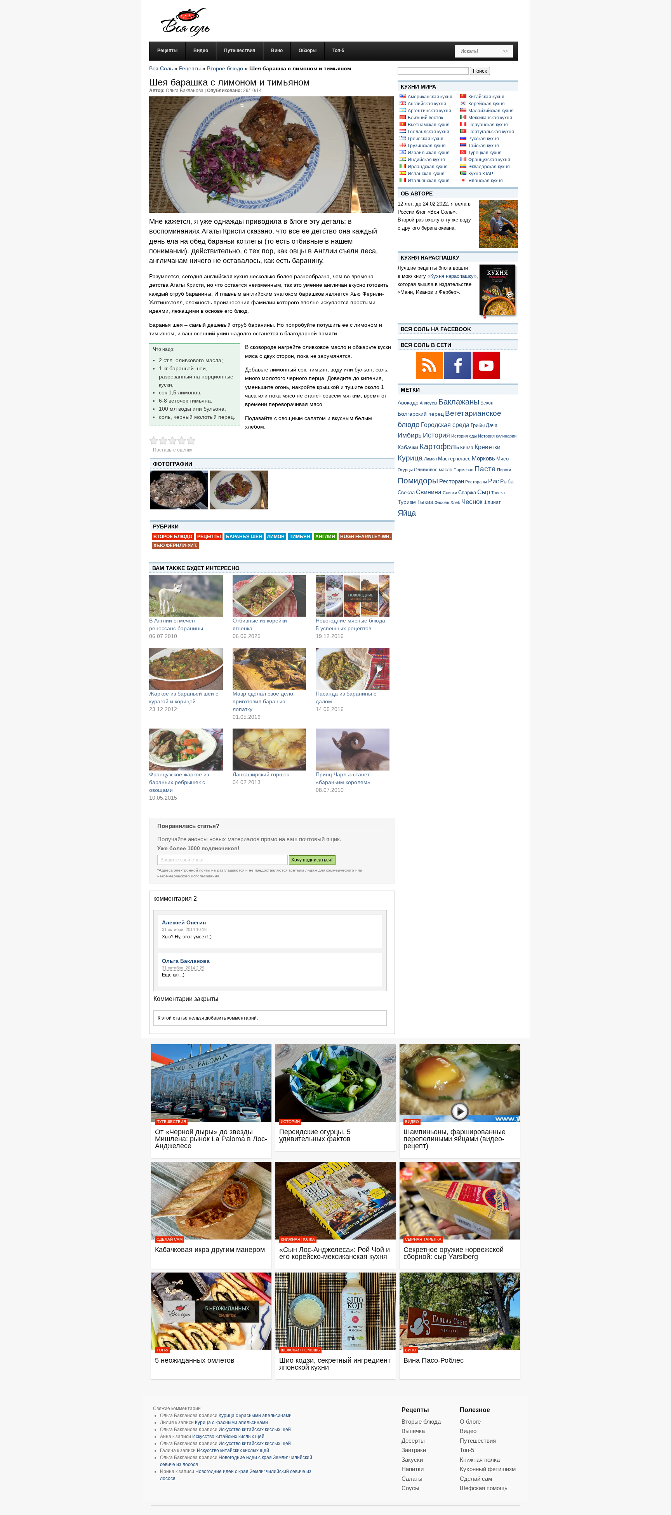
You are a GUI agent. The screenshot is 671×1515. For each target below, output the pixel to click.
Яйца (407, 512)
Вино (410, 1350)
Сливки (450, 492)
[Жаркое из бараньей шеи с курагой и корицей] (186, 669)
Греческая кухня (425, 138)
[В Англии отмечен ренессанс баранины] (186, 596)
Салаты (412, 1478)
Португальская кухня (491, 131)
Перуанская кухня (488, 124)
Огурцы (405, 469)
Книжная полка (298, 1239)
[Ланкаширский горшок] (269, 750)
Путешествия (171, 1121)
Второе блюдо (225, 68)
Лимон (276, 536)
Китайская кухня (486, 96)
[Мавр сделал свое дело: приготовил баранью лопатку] (269, 669)
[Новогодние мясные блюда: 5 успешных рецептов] (352, 596)
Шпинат (492, 502)
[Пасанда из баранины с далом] (352, 669)
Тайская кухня (483, 145)
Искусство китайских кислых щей (255, 1429)
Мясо (502, 459)
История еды (464, 436)
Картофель (439, 446)
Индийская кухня (426, 159)
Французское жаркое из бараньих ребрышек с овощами (179, 782)
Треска (498, 492)
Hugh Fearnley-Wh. (365, 536)
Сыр (483, 491)
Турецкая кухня (485, 152)
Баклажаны (458, 401)
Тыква (425, 502)
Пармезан (463, 469)
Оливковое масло (433, 469)
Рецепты (190, 68)
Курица (410, 458)
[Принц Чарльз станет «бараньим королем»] (352, 750)
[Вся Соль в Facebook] (458, 377)
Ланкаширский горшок (261, 774)
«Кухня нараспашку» (452, 276)
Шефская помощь (300, 1350)
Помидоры (418, 480)
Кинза (466, 447)
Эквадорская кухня (489, 166)
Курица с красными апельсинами (255, 1415)
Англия (325, 536)
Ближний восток (425, 117)
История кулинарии (497, 436)
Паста (485, 469)
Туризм (407, 502)
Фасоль (442, 502)
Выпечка (413, 1431)
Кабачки (408, 447)
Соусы (410, 1488)
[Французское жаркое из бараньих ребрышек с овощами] (186, 750)
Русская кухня (483, 138)
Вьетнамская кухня (429, 124)
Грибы (478, 425)
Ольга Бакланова (186, 961)
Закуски (412, 1459)
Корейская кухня (486, 103)
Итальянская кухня (429, 180)
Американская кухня (430, 96)
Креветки (488, 447)
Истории (290, 1121)
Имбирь (410, 435)
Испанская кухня (426, 173)
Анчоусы (428, 403)
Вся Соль (161, 68)
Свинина (429, 492)
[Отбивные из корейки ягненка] (269, 596)
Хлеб (455, 502)
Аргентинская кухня (429, 110)
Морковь (483, 458)
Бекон (487, 403)
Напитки (413, 1469)
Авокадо (408, 402)
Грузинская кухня (427, 145)
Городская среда (445, 425)
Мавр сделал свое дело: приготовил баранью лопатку (264, 701)
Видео (412, 1121)
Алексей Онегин (184, 922)
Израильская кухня (429, 152)
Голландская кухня (428, 131)
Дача (491, 425)
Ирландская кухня (428, 166)
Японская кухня (485, 180)
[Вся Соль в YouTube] (486, 377)
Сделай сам (169, 1239)
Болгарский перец (421, 414)
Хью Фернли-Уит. (175, 545)
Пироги (504, 469)
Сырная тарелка (423, 1239)
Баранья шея (244, 536)
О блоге (470, 1421)
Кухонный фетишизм (488, 1469)
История (436, 435)
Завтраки (414, 1450)
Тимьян (300, 536)
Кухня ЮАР (480, 173)
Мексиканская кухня (490, 117)
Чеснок (471, 502)
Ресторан (451, 481)
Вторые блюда (421, 1421)
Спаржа (467, 492)
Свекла (406, 492)
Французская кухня (489, 159)
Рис (493, 481)
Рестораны (476, 481)
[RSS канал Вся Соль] (430, 377)
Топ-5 (162, 1350)
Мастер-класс (454, 459)
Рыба (507, 481)
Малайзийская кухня (491, 110)
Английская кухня (427, 103)
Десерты (413, 1440)
